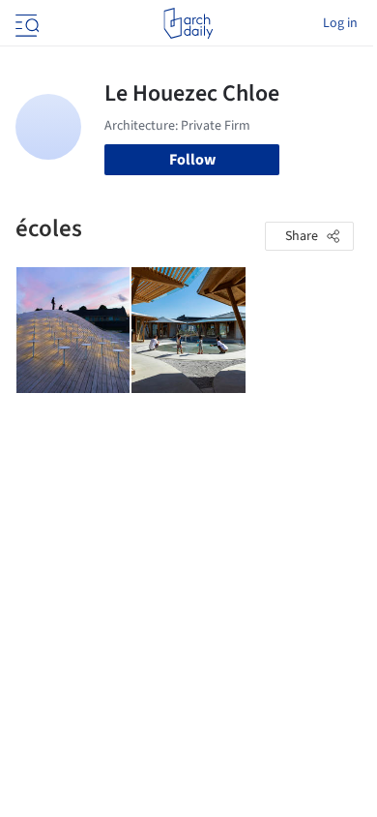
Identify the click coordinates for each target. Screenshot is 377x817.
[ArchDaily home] (188, 23)
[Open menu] (25, 23)
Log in (340, 23)
